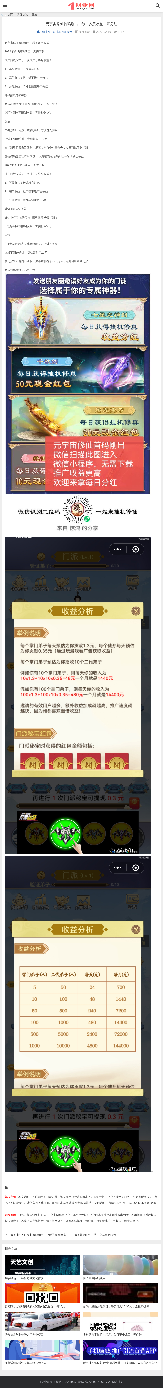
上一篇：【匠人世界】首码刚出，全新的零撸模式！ (37, 1234)
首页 (10, 14)
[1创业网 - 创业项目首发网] (1, 14)
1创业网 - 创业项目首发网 (56, 31)
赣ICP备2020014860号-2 (94, 1381)
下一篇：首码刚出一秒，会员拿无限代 (92, 1234)
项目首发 (22, 14)
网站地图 (117, 1381)
